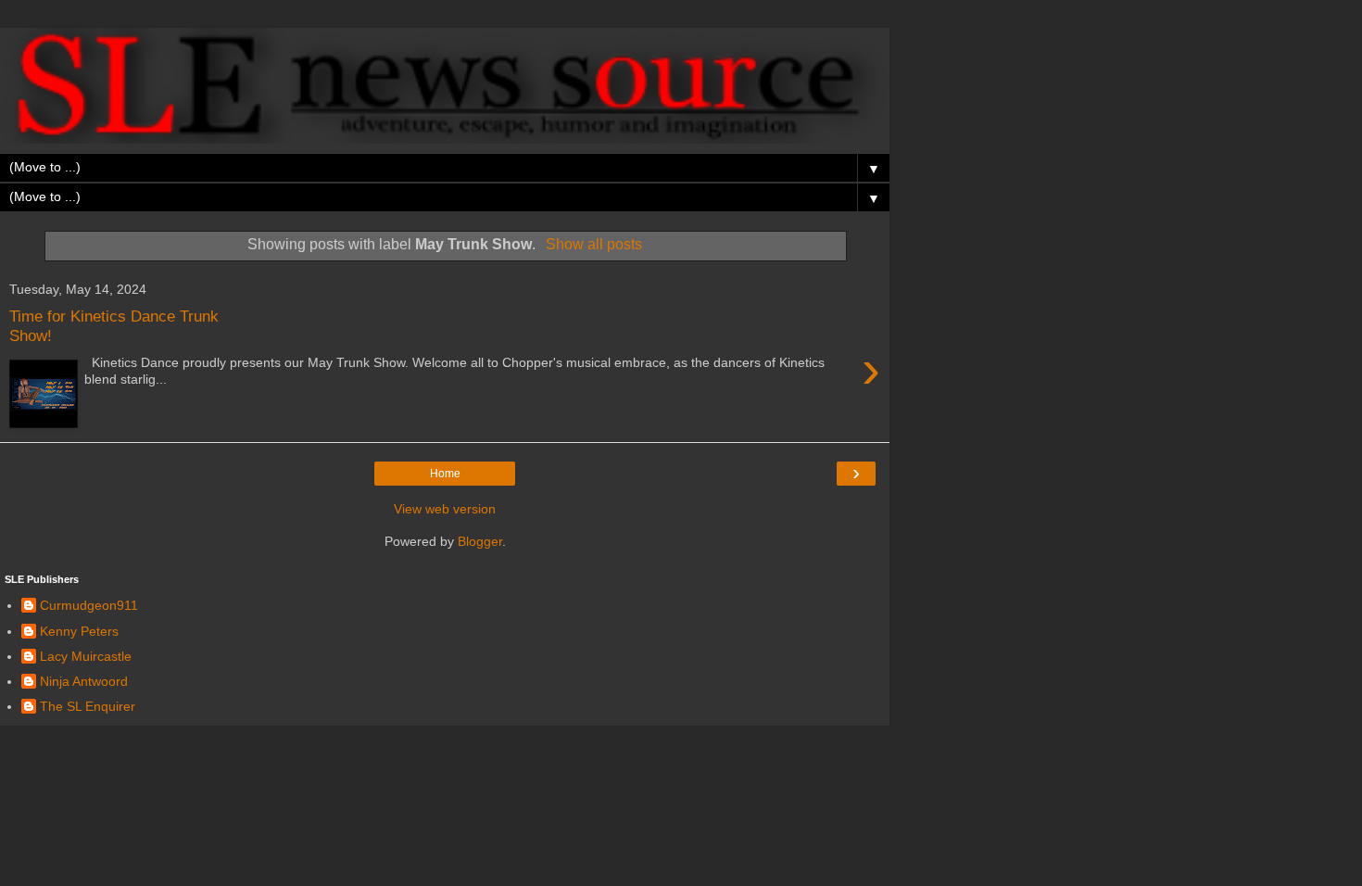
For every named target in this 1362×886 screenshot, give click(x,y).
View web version (445, 508)
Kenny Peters (79, 631)
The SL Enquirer (87, 706)
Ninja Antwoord (84, 681)
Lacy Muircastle (86, 656)
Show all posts (593, 244)
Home (445, 473)
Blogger (480, 541)
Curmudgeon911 (89, 605)
